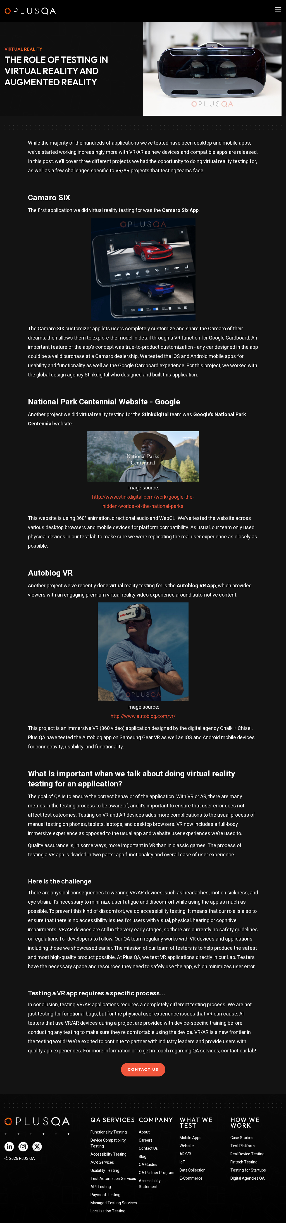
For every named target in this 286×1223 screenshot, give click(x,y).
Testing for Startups (248, 1170)
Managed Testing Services (113, 1203)
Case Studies (241, 1138)
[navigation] (37, 1121)
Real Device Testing (247, 1154)
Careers (145, 1140)
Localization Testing (107, 1211)
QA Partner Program (156, 1173)
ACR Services (102, 1162)
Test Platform (242, 1146)
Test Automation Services (113, 1179)
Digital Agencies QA (247, 1178)
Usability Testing (104, 1170)
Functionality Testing (108, 1132)
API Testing (100, 1187)
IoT (182, 1162)
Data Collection (193, 1170)
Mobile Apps (190, 1138)
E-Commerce (191, 1178)
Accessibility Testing (108, 1154)
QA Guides (148, 1165)
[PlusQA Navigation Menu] (278, 10)
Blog (142, 1157)
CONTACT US (143, 1069)
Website (187, 1146)
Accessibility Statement (150, 1184)
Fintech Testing (244, 1162)
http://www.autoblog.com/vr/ (143, 716)
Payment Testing (105, 1195)
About (144, 1132)
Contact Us (148, 1148)
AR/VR (185, 1154)
